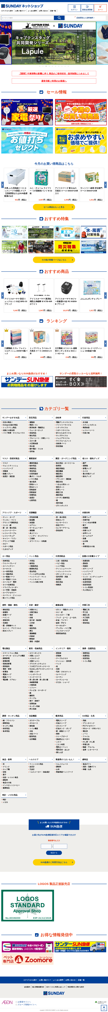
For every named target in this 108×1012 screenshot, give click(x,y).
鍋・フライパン (9, 720)
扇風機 (32, 530)
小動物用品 (34, 566)
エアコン (33, 525)
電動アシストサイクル (64, 422)
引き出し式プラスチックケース (41, 669)
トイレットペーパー (63, 571)
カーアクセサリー (9, 593)
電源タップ (7, 674)
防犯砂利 (59, 530)
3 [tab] (46, 66)
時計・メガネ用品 (10, 795)
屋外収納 (59, 503)
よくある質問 (32, 11)
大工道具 (86, 617)
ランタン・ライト (9, 520)
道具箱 (85, 620)
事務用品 (86, 739)
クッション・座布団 (63, 661)
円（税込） (21, 200)
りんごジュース (62, 764)
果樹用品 (33, 468)
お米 (57, 769)
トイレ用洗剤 (88, 587)
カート (100, 10)
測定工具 (86, 615)
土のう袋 (33, 441)
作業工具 (86, 605)
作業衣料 (86, 513)
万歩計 (32, 769)
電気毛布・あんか (63, 750)
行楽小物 (86, 433)
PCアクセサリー (89, 726)
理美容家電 (7, 664)
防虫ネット (34, 487)
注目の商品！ (8, 422)
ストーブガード (62, 736)
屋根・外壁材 (35, 641)
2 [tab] (43, 66)
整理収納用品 (61, 633)
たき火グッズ (8, 549)
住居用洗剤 (87, 582)
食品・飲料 (7, 759)
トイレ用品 (87, 661)
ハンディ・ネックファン (39, 536)
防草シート (60, 490)
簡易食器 (86, 427)
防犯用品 (59, 513)
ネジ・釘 (59, 612)
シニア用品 (60, 566)
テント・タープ (9, 517)
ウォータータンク (36, 430)
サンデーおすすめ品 (10, 418)
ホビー (5, 544)
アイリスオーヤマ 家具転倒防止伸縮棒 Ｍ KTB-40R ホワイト (41, 301)
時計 (4, 799)
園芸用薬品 (60, 468)
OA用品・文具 (88, 716)
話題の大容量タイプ (90, 556)
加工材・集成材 (35, 620)
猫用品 (32, 563)
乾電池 (5, 672)
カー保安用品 (8, 571)
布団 (57, 669)
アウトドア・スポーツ (11, 513)
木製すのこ (34, 609)
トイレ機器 (34, 728)
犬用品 (32, 561)
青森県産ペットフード (64, 772)
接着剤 (5, 612)
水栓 (31, 731)
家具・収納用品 (35, 648)
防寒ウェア (87, 517)
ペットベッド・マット (38, 577)
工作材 (32, 623)
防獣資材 (33, 492)
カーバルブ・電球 (9, 582)
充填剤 (5, 623)
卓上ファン (34, 533)
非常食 (32, 451)
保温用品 (33, 433)
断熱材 (32, 639)
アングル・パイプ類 (63, 628)
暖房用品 (59, 716)
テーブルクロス (62, 658)
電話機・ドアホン (9, 680)
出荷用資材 (34, 474)
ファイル (86, 736)
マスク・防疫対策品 (10, 458)
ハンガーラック (35, 674)
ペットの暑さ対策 (36, 582)
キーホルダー (61, 625)
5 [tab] (52, 66)
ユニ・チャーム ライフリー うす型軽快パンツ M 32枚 (41, 190)
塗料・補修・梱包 (10, 605)
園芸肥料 (59, 476)
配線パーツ (7, 677)
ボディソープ (88, 569)
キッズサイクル (62, 435)
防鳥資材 (33, 490)
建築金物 (59, 605)
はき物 (85, 541)
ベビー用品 (60, 563)
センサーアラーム (63, 528)
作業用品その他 (89, 546)
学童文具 (86, 744)
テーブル (33, 698)
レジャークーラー (9, 530)
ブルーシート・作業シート (40, 438)
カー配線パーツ (9, 577)
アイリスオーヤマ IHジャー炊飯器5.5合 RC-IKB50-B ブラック (66, 301)
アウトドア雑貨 (9, 541)
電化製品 (6, 648)
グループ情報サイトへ (27, 1005)
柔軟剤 (85, 563)
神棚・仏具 (87, 769)
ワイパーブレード (9, 563)
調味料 (5, 780)
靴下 (84, 525)
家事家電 (6, 661)
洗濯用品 (86, 656)
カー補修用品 (8, 574)
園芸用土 (59, 474)
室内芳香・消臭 (62, 577)
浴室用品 (86, 658)
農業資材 (33, 458)
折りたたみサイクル (63, 433)
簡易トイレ (34, 425)
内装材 (32, 636)
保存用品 (6, 728)
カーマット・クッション (12, 595)
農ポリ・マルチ (35, 476)
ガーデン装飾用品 (63, 498)
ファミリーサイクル (63, 425)
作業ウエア (87, 530)
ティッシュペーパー (63, 569)
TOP (103, 1009)
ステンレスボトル (89, 425)
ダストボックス (62, 505)
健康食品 (6, 788)
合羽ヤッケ (87, 533)
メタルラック (35, 658)
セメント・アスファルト (12, 628)
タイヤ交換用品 (9, 585)
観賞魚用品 (34, 569)
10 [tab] (68, 66)
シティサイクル (62, 427)
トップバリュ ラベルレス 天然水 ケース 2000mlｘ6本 (41, 351)
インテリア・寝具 (63, 648)
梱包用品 (6, 609)
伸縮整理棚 (34, 682)
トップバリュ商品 (9, 427)
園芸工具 (59, 492)
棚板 (31, 625)
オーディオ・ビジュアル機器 (14, 656)
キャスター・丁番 (63, 615)
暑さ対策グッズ (89, 474)
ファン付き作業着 (89, 522)
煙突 (57, 734)
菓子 (4, 774)
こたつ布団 (60, 744)
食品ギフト (87, 764)
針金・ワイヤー (62, 620)
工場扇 (32, 538)
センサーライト (62, 522)
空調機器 (33, 513)
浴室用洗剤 (87, 585)
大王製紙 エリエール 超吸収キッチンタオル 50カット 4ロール (66, 351)
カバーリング (61, 674)
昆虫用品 (33, 571)
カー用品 (6, 556)
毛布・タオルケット (63, 672)
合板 (31, 617)
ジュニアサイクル (63, 438)
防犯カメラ (60, 520)
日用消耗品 (60, 556)
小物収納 (33, 685)
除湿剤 (58, 579)
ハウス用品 (34, 479)
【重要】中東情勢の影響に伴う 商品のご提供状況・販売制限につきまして (54, 73)
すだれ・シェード (63, 682)
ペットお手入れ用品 (37, 574)
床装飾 (58, 656)
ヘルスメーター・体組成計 (40, 772)
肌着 (84, 538)
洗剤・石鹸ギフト (89, 767)
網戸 (84, 463)
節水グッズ (87, 476)
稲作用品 (33, 466)
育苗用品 (33, 471)
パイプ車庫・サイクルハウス (14, 433)
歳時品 (85, 759)
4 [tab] (49, 66)
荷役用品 (86, 623)
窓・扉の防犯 (61, 517)
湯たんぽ (59, 752)
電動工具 (86, 609)
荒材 (31, 615)
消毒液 (5, 471)
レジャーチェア (9, 536)
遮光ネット (60, 487)
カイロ (85, 471)
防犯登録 (59, 446)
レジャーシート (89, 430)
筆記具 (85, 731)
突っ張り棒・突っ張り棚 (39, 680)
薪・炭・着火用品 (9, 528)
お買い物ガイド (20, 11)
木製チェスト (35, 661)
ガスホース (34, 723)
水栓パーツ (34, 734)
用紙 (84, 720)
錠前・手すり (61, 623)
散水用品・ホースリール (65, 463)
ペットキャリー (35, 579)
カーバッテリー (9, 566)
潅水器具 (33, 482)
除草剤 (58, 466)
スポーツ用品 (8, 546)
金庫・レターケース (90, 750)
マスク (5, 463)
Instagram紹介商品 (10, 425)
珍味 (4, 772)
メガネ (5, 802)
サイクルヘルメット (63, 441)
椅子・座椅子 (35, 701)
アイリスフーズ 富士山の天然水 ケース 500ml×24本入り (66, 190)
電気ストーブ (61, 720)
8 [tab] (62, 66)
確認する (54, 853)
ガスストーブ (61, 726)
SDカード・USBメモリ (92, 728)
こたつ (58, 742)
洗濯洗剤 (86, 561)
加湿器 (32, 522)
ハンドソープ (8, 468)
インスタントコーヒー (11, 785)
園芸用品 (59, 495)
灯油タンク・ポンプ (63, 728)
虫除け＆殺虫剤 (9, 430)
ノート (85, 734)
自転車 (58, 418)
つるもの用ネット (63, 484)
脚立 (31, 631)
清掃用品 (86, 653)
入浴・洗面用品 (62, 561)
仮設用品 (33, 628)
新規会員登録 (87, 10)
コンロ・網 (7, 525)
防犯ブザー (60, 525)
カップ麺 (6, 769)
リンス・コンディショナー (93, 577)
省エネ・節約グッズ (90, 458)
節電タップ (87, 468)
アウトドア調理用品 (10, 522)
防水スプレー (8, 631)
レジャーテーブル (9, 533)
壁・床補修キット (9, 625)
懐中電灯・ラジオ (36, 449)
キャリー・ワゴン (9, 538)
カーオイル (7, 569)
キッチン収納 (35, 706)
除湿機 (32, 520)
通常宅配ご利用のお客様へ (54, 81)
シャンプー (87, 574)
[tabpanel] (54, 43)
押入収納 (33, 709)
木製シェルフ (35, 656)
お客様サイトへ (24, 1002)
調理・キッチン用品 (10, 716)
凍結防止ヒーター (63, 739)
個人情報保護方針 (38, 987)
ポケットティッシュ (63, 574)
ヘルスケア (33, 759)
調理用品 (6, 723)
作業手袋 (86, 520)
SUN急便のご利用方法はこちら (54, 862)
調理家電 (6, 658)
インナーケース (35, 677)
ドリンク (6, 767)
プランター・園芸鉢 (63, 479)
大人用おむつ (88, 590)
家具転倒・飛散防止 (37, 427)
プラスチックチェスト (38, 664)
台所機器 (33, 739)
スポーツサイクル (63, 430)
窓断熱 (85, 466)
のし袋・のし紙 (89, 742)
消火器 (32, 446)
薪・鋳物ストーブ (63, 731)
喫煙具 (58, 585)
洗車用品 (6, 561)
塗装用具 (6, 620)
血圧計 (32, 767)
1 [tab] (40, 66)
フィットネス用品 (36, 764)
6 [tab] (56, 66)
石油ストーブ (61, 723)
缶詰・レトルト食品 (10, 777)
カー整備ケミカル (9, 579)
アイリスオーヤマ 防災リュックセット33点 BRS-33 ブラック (15, 301)
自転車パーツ (61, 443)
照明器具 (6, 666)
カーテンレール (62, 680)
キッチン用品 (8, 726)
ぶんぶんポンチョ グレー (91, 299)
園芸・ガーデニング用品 (66, 458)
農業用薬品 (34, 463)
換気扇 (32, 726)
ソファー (33, 688)
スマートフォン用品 (10, 653)
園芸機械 (59, 471)
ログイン (74, 10)
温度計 (32, 498)
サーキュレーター (36, 528)
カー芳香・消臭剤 (9, 590)
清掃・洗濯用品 (89, 648)
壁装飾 (58, 653)
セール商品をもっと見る (54, 207)
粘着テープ (7, 615)
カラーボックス (35, 653)
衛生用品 (33, 435)
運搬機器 (33, 633)
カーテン (59, 677)
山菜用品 (33, 500)
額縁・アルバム (89, 747)
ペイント (6, 617)
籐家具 (32, 695)
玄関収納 (33, 703)
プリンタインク (89, 723)
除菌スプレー (8, 474)
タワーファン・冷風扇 (38, 541)
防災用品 (33, 418)
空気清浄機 (34, 517)
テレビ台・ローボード (38, 690)
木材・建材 (33, 605)
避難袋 (32, 422)
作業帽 (85, 528)
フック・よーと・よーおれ (66, 617)
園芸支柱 (59, 482)
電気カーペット (62, 747)
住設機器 (33, 716)
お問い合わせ (43, 11)
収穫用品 (33, 495)
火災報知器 (34, 443)
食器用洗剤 (87, 579)
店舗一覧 (53, 11)
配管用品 (33, 736)
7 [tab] (59, 66)
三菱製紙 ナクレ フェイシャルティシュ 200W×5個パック (15, 351)
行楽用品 (86, 418)
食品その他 (7, 783)
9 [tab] (65, 66)
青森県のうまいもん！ (65, 759)
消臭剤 (85, 566)
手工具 (85, 612)
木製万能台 (34, 612)
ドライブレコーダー (10, 587)
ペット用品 (33, 556)
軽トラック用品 (9, 598)
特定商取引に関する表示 (76, 987)
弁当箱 (85, 422)
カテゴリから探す (7, 11)
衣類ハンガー (35, 672)
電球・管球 (7, 669)
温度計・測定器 (9, 476)
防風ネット (34, 484)
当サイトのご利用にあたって (55, 987)
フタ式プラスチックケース (40, 666)
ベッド (58, 664)
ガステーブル (35, 720)
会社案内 (27, 987)
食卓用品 (6, 731)
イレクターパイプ (63, 631)
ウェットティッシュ (10, 466)
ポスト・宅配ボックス (64, 609)
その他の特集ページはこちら (54, 260)
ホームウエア (88, 536)
